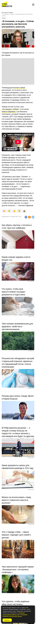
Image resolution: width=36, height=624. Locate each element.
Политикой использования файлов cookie (14, 613)
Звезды (11, 12)
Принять (7, 620)
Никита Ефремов (8, 111)
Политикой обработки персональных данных (15, 615)
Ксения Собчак (19, 87)
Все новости (5, 12)
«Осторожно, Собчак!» (11, 109)
